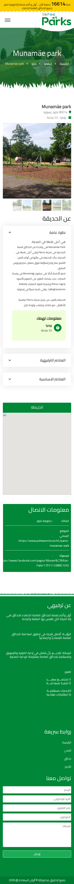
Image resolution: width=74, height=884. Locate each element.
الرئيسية (64, 63)
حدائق (67, 759)
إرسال (37, 854)
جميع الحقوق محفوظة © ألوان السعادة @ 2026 (37, 880)
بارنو (33, 63)
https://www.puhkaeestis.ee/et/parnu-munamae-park (44, 543)
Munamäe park (14, 63)
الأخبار (68, 767)
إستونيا (48, 63)
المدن (67, 750)
